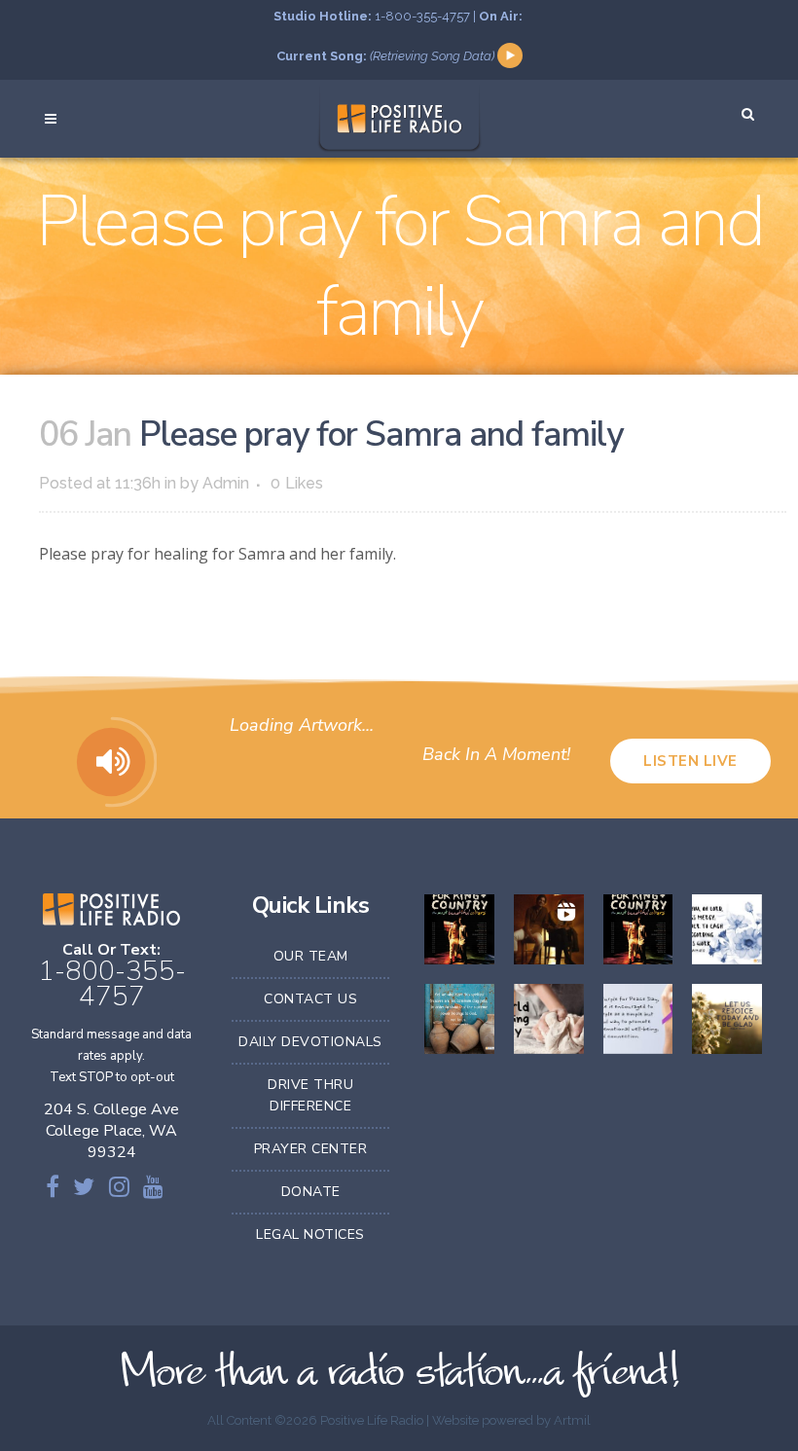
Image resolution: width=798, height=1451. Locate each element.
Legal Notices (310, 1234)
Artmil (572, 1420)
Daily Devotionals (310, 1042)
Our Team (310, 956)
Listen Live (690, 761)
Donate (311, 1191)
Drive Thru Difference (310, 1095)
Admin (225, 483)
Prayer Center (311, 1149)
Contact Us (310, 999)
